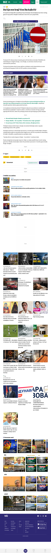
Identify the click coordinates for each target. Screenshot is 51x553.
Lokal (12, 530)
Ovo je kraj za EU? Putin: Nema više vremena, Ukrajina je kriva (23, 123)
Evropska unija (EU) (15, 157)
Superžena (13, 523)
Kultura (12, 521)
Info (5, 521)
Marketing (27, 521)
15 (4, 162)
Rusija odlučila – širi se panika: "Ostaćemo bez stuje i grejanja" (23, 120)
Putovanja (7, 530)
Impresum (27, 523)
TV (19, 523)
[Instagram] (43, 516)
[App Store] (41, 527)
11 (8, 195)
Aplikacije (27, 528)
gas (22, 157)
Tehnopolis (13, 526)
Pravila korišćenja (29, 524)
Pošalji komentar (43, 162)
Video (20, 521)
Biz (5, 524)
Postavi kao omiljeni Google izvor (21, 21)
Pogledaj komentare (32, 162)
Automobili (13, 528)
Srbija (12, 178)
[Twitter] (40, 516)
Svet (4, 6)
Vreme (20, 526)
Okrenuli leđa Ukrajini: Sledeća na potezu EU (18, 118)
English (20, 524)
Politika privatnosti (29, 526)
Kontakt (27, 532)
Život (6, 526)
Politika (40, 482)
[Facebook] (38, 516)
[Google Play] (41, 524)
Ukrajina (6, 157)
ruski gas (28, 157)
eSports (12, 524)
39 (8, 178)
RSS (25, 530)
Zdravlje (6, 528)
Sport (6, 523)
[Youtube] (45, 516)
